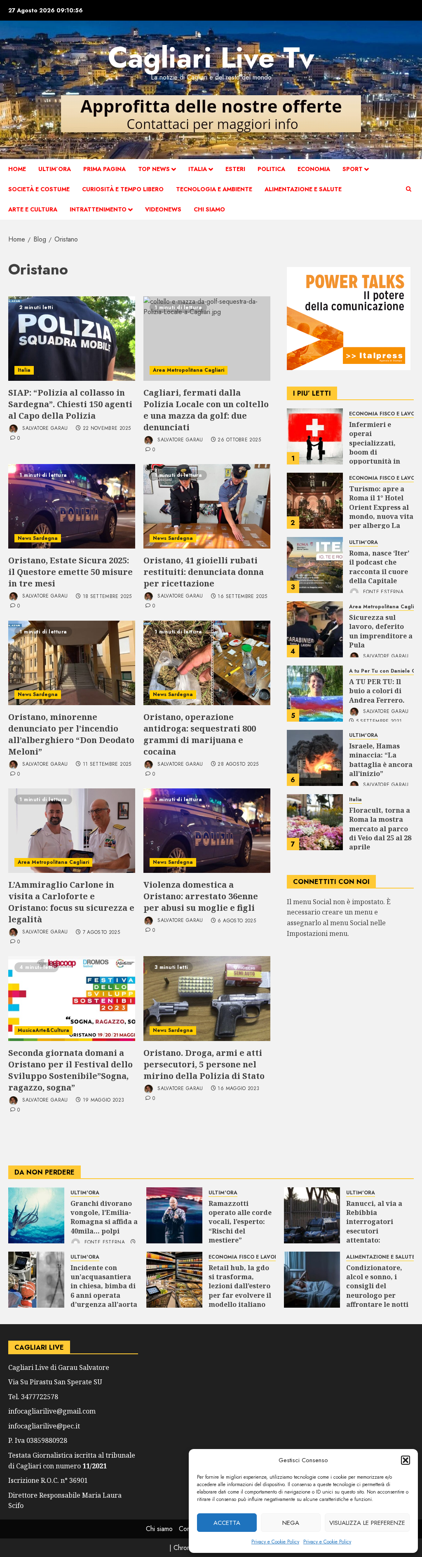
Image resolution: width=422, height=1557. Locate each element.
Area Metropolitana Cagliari (188, 370)
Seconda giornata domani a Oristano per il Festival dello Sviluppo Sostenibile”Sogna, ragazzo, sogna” (70, 1070)
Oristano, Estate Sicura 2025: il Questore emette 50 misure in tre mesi (70, 572)
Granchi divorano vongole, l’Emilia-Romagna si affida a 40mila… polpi (104, 1217)
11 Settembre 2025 (107, 764)
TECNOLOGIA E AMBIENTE (214, 189)
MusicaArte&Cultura (43, 1030)
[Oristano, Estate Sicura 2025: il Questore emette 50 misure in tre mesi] (71, 506)
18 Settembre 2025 (107, 596)
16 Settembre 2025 (242, 596)
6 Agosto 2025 (237, 921)
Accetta (226, 1522)
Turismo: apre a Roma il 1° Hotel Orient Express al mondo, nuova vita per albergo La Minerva (381, 511)
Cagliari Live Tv (211, 57)
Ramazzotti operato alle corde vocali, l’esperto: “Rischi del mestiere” (240, 1222)
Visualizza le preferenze (367, 1522)
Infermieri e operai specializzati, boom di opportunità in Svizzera (374, 447)
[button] (405, 1460)
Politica (271, 169)
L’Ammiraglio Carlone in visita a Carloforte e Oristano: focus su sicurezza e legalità (71, 902)
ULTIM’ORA (54, 169)
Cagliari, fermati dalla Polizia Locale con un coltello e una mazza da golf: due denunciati (206, 410)
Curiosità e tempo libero (123, 189)
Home (17, 169)
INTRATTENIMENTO (98, 209)
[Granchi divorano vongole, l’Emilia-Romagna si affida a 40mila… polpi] (36, 1215)
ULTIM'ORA (363, 542)
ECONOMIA (314, 169)
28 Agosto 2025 (238, 764)
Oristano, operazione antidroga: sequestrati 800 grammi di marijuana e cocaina (199, 734)
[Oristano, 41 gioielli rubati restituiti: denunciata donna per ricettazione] (206, 506)
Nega (290, 1522)
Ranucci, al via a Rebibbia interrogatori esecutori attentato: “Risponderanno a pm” (377, 1231)
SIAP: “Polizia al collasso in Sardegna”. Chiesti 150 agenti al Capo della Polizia (70, 404)
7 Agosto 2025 (101, 932)
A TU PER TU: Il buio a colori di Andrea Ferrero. (377, 691)
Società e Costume (39, 189)
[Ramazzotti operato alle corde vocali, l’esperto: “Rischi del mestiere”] (174, 1215)
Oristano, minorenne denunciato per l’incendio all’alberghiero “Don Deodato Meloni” (71, 734)
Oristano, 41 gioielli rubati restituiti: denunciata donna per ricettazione (203, 572)
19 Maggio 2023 (103, 1100)
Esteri (235, 169)
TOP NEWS (154, 169)
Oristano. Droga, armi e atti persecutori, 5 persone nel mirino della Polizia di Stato (204, 1064)
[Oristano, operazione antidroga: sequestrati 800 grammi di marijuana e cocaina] (206, 663)
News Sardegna (38, 538)
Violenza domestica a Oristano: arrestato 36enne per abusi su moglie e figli (200, 896)
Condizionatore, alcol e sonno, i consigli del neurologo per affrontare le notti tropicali (377, 1290)
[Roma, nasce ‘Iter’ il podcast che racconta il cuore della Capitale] (315, 565)
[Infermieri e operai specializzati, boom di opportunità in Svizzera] (315, 436)
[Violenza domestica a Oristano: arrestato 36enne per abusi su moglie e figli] (206, 830)
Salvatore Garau (44, 428)
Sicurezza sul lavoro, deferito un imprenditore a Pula (381, 631)
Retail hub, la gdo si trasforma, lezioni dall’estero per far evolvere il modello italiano (240, 1286)
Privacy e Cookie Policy (275, 1541)
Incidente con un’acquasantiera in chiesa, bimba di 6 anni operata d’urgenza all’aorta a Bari (103, 1290)
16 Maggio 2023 (238, 1089)
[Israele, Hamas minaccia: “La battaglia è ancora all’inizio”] (315, 758)
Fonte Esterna (382, 592)
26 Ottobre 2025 (239, 440)
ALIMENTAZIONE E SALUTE (303, 189)
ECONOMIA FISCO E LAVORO (245, 1257)
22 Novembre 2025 (107, 428)
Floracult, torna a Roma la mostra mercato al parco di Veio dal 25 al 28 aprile (380, 829)
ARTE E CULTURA (32, 209)
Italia (197, 169)
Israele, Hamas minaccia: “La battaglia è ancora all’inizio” (381, 759)
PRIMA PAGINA (104, 169)
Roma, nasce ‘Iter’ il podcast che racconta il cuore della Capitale (379, 567)
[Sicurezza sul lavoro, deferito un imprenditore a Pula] (315, 629)
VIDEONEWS (163, 209)
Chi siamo (209, 209)
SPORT (352, 169)
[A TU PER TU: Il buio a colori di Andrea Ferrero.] (315, 694)
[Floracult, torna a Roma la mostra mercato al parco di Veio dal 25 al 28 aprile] (315, 822)
